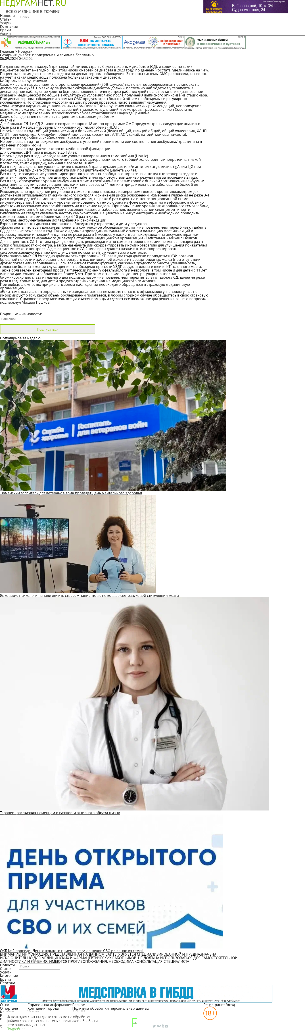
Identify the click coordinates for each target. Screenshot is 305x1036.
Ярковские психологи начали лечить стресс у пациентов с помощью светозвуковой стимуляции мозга (89, 595)
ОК (135, 1023)
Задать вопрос (246, 60)
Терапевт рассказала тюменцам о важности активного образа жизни (60, 813)
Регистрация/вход (219, 1005)
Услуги (6, 22)
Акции (5, 33)
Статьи (6, 19)
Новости (7, 15)
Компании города (43, 1008)
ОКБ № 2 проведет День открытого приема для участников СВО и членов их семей (72, 950)
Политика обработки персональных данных (110, 1008)
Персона (7, 982)
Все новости (15, 308)
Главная (7, 51)
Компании (9, 26)
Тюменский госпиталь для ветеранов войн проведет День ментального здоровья (71, 493)
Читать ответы (279, 60)
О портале (9, 1008)
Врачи (5, 29)
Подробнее (15, 1028)
